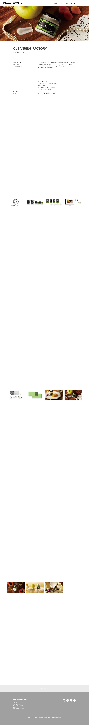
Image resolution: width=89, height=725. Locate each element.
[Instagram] (67, 700)
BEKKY (45, 85)
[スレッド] (74, 700)
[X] (71, 700)
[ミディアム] (64, 700)
